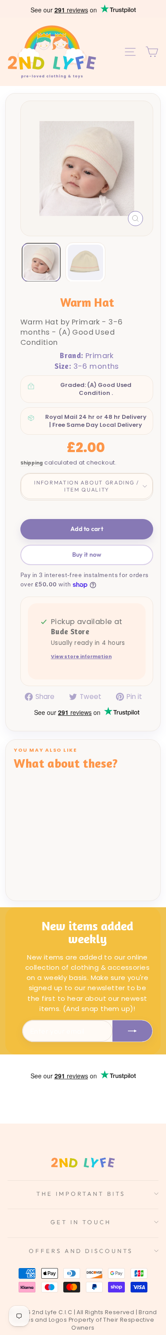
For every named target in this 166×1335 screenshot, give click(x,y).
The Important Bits (80, 1193)
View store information (81, 657)
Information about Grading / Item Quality (86, 486)
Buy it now (87, 554)
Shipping (31, 463)
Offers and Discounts (81, 1250)
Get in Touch (80, 1222)
